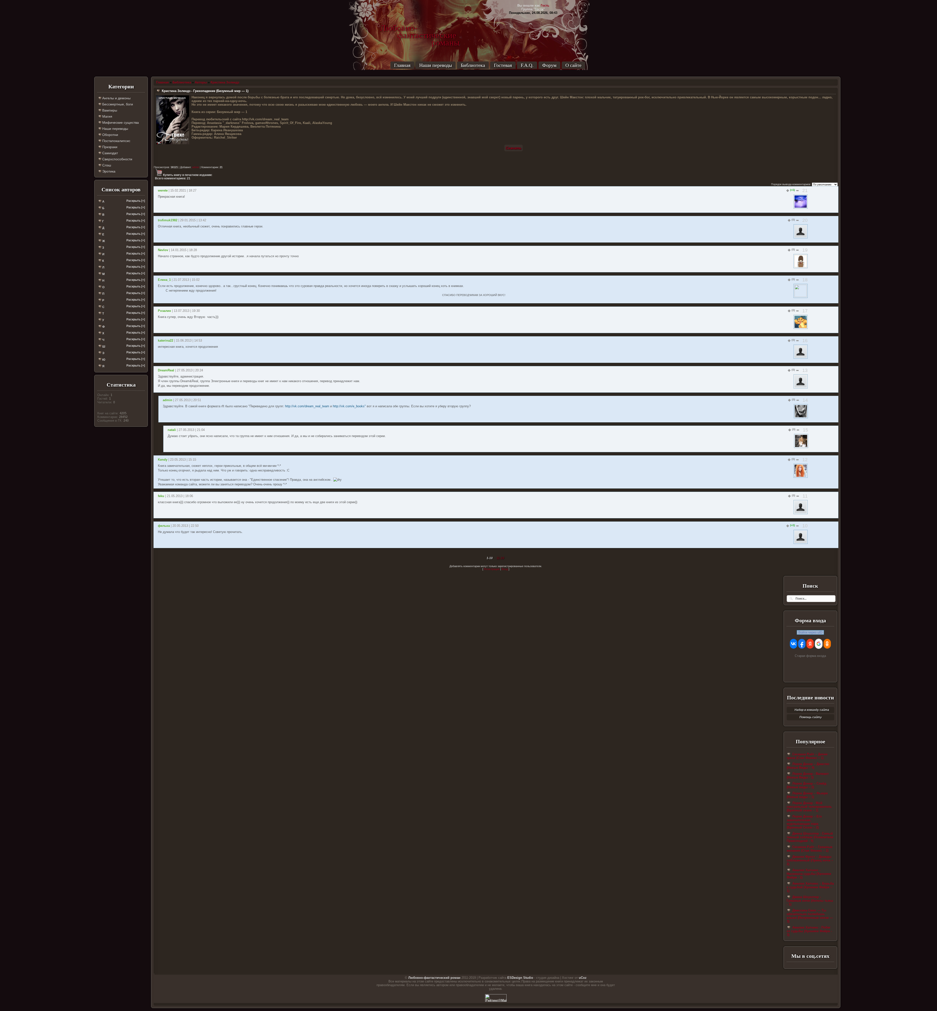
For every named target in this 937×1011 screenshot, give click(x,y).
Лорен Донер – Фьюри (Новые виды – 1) (807, 795)
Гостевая (503, 65)
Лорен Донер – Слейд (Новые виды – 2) (806, 785)
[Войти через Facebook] (801, 644)
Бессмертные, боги (117, 104)
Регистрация (491, 569)
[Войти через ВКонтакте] (793, 644)
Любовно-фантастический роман (434, 978)
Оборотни (109, 135)
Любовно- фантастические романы (420, 28)
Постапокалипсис (115, 141)
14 (805, 400)
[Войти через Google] (819, 644)
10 (805, 525)
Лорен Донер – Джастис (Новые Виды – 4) (808, 765)
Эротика (108, 171)
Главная (402, 65)
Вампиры (109, 110)
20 (805, 220)
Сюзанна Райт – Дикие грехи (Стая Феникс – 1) (807, 756)
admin (195, 167)
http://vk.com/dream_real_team (307, 406)
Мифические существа (120, 122)
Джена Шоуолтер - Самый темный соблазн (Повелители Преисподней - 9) (810, 837)
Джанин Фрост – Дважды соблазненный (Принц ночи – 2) (810, 860)
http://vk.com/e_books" (349, 406)
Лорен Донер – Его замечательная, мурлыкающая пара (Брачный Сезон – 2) (804, 822)
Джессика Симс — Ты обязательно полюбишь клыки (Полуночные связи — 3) (810, 916)
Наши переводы (435, 65)
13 (805, 370)
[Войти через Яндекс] (810, 644)
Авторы (201, 82)
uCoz (583, 978)
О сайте (573, 65)
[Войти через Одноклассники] (827, 644)
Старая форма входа (810, 656)
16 (805, 340)
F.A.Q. (527, 65)
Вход (505, 569)
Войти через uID (810, 632)
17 (805, 310)
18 (805, 279)
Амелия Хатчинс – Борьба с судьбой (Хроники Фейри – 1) (810, 887)
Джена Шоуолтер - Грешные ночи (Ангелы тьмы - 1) (810, 900)
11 (805, 496)
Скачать (513, 148)
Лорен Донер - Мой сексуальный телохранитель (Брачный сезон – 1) (809, 806)
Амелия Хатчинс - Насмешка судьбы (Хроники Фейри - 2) (809, 873)
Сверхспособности (116, 159)
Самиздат (109, 153)
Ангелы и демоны (116, 98)
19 (805, 250)
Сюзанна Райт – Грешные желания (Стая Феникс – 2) (809, 848)
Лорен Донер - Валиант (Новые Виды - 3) (808, 775)
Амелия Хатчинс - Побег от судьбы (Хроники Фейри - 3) (809, 931)
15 (805, 429)
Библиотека (473, 65)
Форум (549, 65)
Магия (106, 116)
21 (805, 190)
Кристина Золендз (225, 82)
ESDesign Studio (520, 978)
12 (805, 459)
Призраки (109, 147)
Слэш (106, 165)
